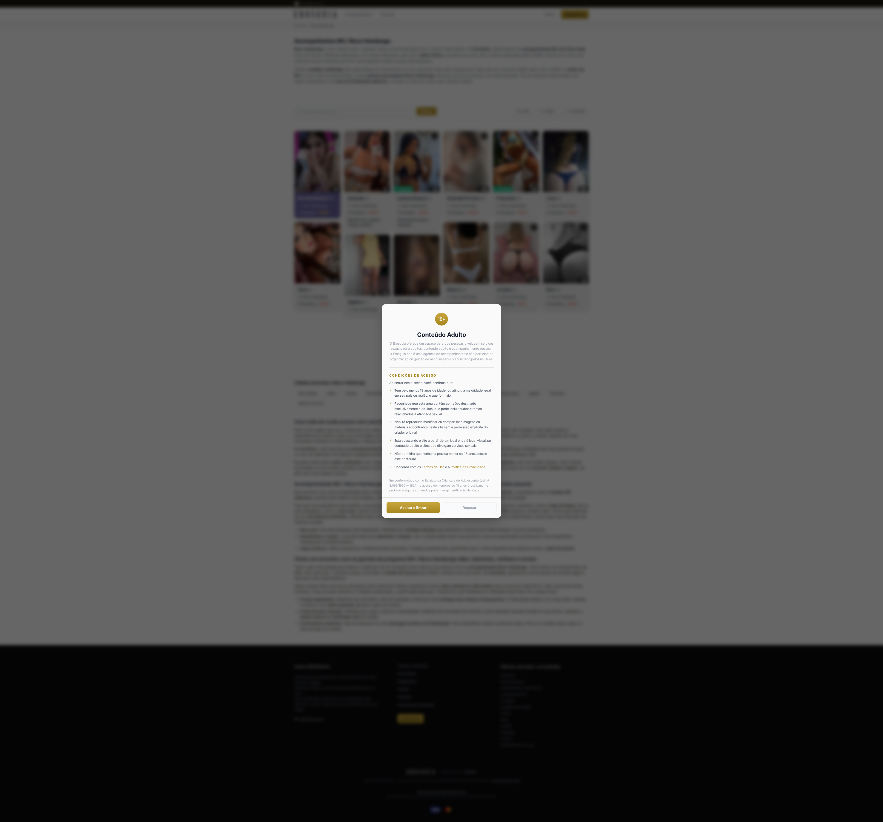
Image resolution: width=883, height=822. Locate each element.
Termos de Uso (433, 467)
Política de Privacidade (468, 467)
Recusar (469, 507)
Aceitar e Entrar (413, 507)
